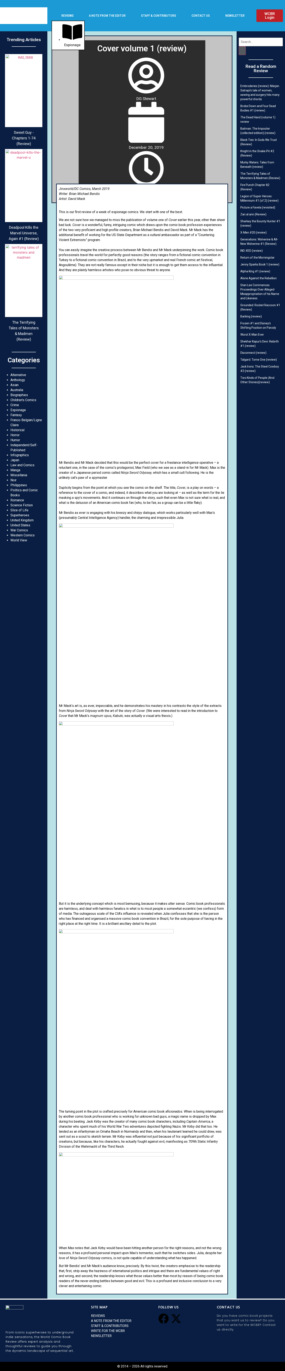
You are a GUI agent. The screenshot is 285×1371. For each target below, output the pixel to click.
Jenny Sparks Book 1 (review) (259, 264)
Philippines (18, 485)
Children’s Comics (23, 400)
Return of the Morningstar (257, 257)
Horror (15, 435)
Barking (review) (251, 316)
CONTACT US (201, 15)
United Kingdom (22, 520)
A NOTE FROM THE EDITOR (107, 15)
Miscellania (18, 475)
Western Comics (22, 535)
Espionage (18, 410)
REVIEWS (67, 15)
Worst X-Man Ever (252, 334)
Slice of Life (19, 510)
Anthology (17, 380)
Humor (15, 440)
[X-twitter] (176, 1318)
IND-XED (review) (251, 250)
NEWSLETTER (235, 15)
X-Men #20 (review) (253, 232)
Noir (13, 480)
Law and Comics (22, 465)
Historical (17, 430)
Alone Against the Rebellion (258, 278)
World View (18, 540)
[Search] (242, 50)
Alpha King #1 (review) (255, 271)
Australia (16, 390)
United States (20, 525)
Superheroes (19, 515)
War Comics (19, 530)
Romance (17, 500)
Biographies (19, 395)
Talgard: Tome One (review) (258, 359)
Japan (14, 460)
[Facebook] (163, 1318)
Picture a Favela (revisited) (257, 207)
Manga (15, 470)
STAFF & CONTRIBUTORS (158, 15)
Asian (14, 385)
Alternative (18, 375)
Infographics (19, 455)
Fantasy (16, 415)
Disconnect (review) (253, 352)
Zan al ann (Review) (253, 214)
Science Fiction (21, 505)
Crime (14, 405)
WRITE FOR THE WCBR (108, 1331)
